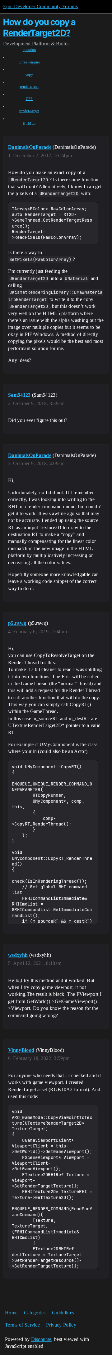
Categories (35, 1312)
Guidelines (63, 1312)
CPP (29, 99)
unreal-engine (29, 62)
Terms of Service (22, 1324)
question (29, 50)
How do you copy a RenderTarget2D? (39, 27)
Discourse (41, 1339)
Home (11, 1312)
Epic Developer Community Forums (40, 6)
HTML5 (29, 123)
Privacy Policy (61, 1324)
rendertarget (29, 86)
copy (29, 74)
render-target (29, 111)
